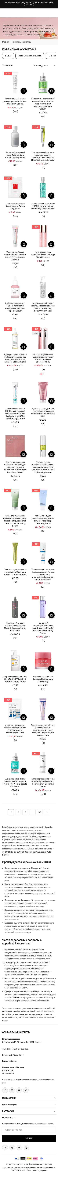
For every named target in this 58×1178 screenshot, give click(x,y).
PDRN (8, 55)
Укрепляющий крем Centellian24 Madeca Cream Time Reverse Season (15, 256)
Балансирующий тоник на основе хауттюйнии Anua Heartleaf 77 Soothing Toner (43, 782)
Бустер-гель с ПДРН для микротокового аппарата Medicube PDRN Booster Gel (43, 412)
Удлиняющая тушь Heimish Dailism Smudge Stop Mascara (43, 255)
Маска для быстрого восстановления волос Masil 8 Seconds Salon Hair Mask (15, 627)
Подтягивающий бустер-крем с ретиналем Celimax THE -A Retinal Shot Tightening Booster (43, 156)
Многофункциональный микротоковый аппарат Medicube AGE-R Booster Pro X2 (42, 358)
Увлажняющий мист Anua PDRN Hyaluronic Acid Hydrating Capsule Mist (43, 206)
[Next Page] (47, 812)
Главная (5, 42)
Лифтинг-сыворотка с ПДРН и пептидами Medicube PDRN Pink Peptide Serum (15, 307)
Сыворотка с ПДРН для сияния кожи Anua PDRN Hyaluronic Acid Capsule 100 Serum (15, 782)
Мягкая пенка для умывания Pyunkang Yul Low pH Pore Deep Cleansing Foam (43, 519)
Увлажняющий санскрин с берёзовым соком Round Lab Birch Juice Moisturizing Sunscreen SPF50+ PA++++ (42, 574)
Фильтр (8, 65)
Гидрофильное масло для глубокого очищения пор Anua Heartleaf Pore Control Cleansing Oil (15, 358)
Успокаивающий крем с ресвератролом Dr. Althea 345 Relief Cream (15, 101)
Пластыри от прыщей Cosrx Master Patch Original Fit (15, 206)
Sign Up (29, 1138)
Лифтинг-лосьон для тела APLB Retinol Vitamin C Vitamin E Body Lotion (15, 679)
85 (40, 812)
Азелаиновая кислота (29, 55)
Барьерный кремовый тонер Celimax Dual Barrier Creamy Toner (15, 155)
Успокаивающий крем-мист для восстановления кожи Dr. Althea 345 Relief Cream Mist (43, 307)
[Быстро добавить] (51, 196)
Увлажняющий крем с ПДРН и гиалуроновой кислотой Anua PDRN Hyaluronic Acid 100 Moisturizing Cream (15, 413)
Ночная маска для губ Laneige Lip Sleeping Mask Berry (43, 679)
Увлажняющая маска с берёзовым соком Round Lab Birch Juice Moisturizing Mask (15, 729)
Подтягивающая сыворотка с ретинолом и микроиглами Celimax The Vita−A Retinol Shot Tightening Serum (43, 467)
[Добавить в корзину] (24, 91)
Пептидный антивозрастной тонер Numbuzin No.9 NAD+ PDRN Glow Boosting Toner (43, 628)
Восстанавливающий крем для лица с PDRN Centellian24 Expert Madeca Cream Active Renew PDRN (43, 730)
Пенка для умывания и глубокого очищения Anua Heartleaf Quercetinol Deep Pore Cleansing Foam (15, 520)
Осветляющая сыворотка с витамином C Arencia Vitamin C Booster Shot (15, 572)
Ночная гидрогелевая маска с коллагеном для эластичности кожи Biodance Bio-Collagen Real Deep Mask (15, 467)
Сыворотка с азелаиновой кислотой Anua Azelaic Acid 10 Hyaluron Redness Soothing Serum (42, 103)
